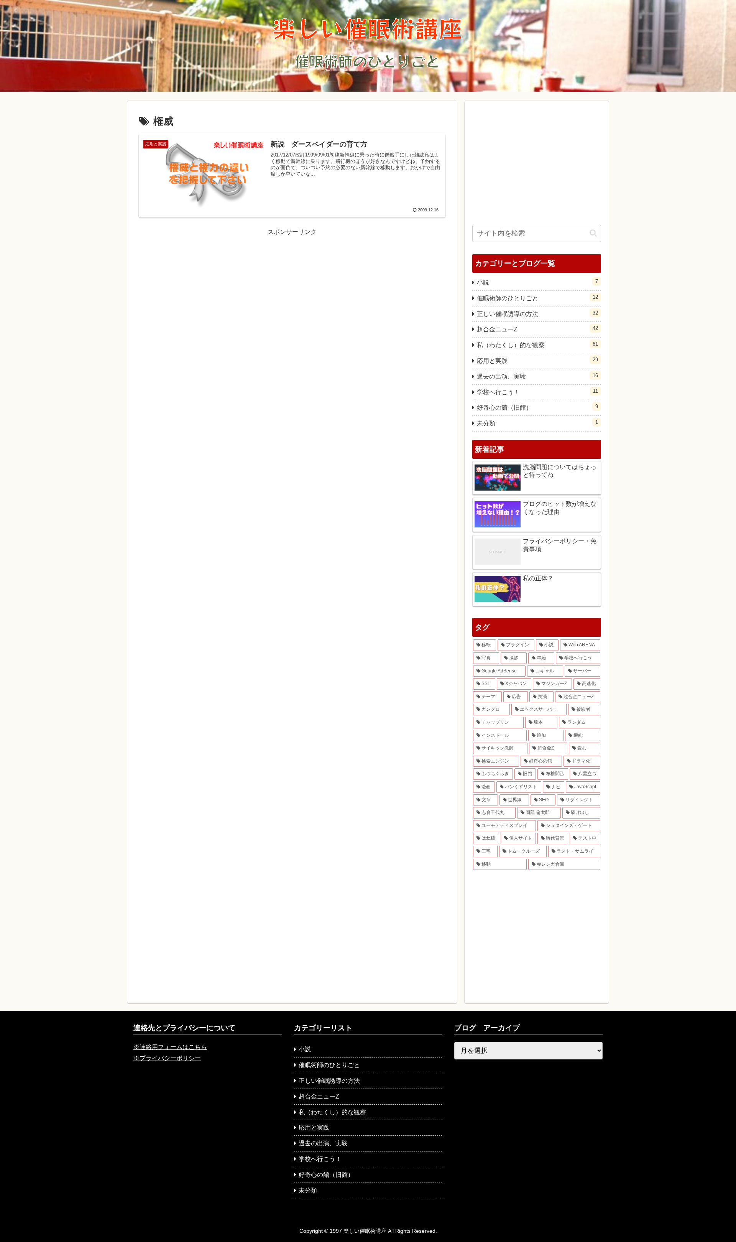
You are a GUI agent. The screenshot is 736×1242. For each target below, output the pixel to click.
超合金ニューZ (537, 329)
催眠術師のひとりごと (537, 297)
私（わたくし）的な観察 (537, 344)
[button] (593, 233)
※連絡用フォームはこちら (170, 1047)
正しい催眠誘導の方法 (537, 313)
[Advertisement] (292, 291)
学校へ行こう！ (537, 391)
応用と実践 (537, 360)
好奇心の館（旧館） (537, 407)
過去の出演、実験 (537, 376)
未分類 (537, 423)
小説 (537, 282)
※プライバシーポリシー (167, 1058)
